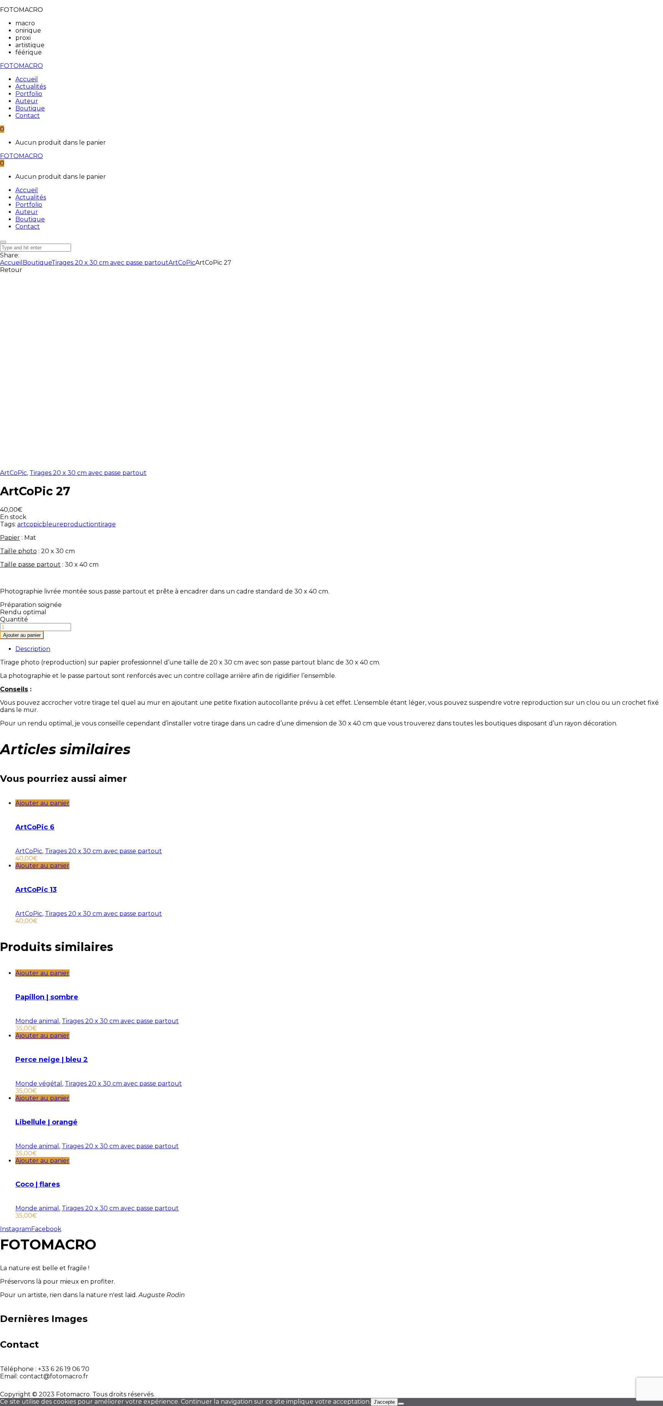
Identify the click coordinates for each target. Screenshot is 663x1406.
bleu (49, 524)
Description (32, 649)
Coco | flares (37, 1184)
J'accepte (384, 1402)
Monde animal (37, 1021)
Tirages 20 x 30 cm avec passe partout (109, 262)
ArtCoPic (181, 262)
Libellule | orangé (46, 1122)
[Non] (401, 1404)
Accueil (11, 262)
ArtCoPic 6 (34, 827)
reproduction (77, 524)
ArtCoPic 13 (36, 889)
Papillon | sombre (46, 997)
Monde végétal (38, 1083)
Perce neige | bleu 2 (51, 1059)
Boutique (37, 262)
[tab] (339, 649)
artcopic (29, 524)
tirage (107, 524)
